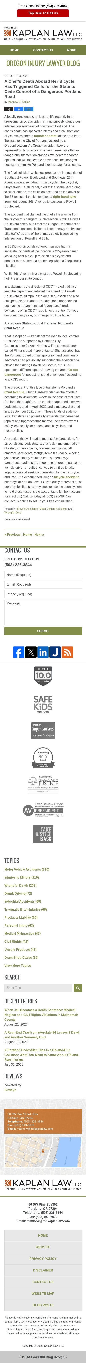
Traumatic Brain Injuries (25, 909)
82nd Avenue (14, 392)
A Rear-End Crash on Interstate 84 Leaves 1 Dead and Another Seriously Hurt (41, 1035)
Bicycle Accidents (27, 508)
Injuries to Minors (21, 877)
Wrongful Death (13, 512)
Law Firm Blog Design (42, 1357)
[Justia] (55, 652)
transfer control (45, 136)
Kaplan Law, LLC (54, 1345)
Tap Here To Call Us (43, 13)
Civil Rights (16, 941)
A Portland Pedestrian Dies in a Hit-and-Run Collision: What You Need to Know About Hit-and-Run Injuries (41, 1054)
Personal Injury (19, 925)
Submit (43, 631)
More (71, 50)
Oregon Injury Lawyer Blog (43, 33)
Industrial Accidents (22, 901)
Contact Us (43, 50)
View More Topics (17, 965)
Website (43, 1247)
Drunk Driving (18, 893)
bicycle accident (66, 477)
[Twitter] (31, 652)
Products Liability (20, 917)
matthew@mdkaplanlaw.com (48, 1221)
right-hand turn (64, 196)
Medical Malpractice (22, 933)
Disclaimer (43, 1270)
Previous (12, 534)
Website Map (43, 1293)
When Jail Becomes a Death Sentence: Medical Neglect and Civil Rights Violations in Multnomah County (41, 1014)
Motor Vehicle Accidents (53, 508)
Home (14, 50)
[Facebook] (18, 652)
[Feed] (67, 652)
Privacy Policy (43, 1258)
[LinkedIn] (43, 652)
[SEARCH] (78, 988)
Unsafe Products (20, 949)
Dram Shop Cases (21, 957)
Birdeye (10, 1090)
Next (39, 534)
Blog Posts (43, 1305)
